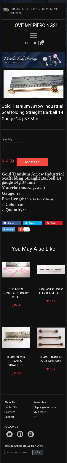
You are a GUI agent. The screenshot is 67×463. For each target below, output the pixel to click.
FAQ (36, 416)
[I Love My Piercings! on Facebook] (20, 434)
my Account (40, 412)
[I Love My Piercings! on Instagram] (31, 434)
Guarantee (40, 402)
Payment (9, 412)
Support (9, 416)
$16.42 (50, 363)
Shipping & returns (45, 407)
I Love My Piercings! (33, 25)
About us (9, 402)
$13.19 (51, 295)
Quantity (7, 139)
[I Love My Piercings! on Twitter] (9, 434)
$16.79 (16, 297)
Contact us (10, 407)
